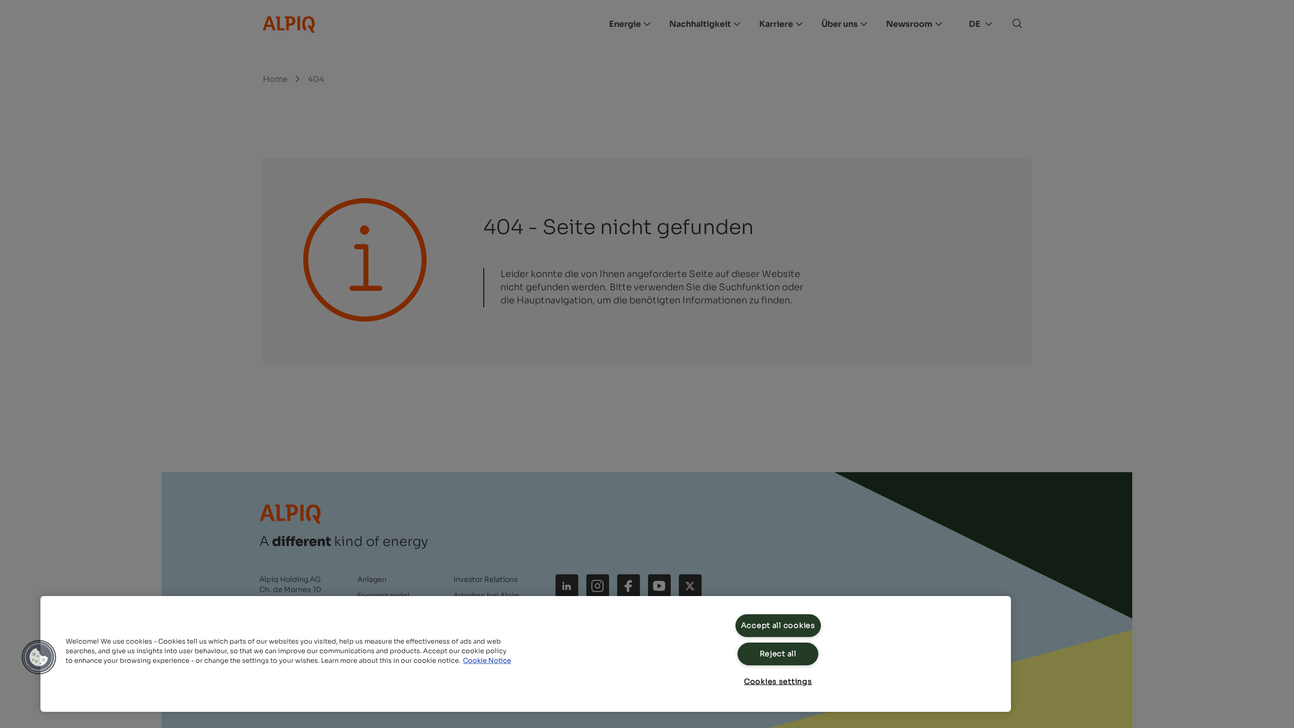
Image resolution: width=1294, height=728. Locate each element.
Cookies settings (778, 681)
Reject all (778, 653)
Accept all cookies (778, 625)
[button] (39, 657)
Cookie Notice (487, 661)
